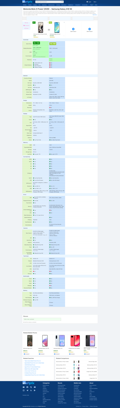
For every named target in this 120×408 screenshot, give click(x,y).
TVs (39, 4)
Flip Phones (76, 401)
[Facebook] (27, 387)
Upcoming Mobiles (78, 391)
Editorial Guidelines (93, 388)
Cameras (58, 4)
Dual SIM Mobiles (77, 402)
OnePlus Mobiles (61, 393)
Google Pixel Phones (62, 388)
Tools (91, 394)
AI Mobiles (76, 388)
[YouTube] (35, 387)
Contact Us (92, 391)
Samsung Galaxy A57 (58, 348)
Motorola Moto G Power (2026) (40, 34)
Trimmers (45, 401)
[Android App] (35, 390)
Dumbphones (76, 399)
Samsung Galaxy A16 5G (55, 34)
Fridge (44, 398)
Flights (91, 4)
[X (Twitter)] (31, 387)
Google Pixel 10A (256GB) (74, 348)
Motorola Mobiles (61, 390)
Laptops (35, 4)
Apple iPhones (61, 386)
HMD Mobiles (60, 396)
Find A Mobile (92, 396)
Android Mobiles (77, 396)
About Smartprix (93, 385)
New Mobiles (76, 390)
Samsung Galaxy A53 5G (43, 348)
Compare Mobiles (93, 398)
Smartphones (76, 385)
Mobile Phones (46, 385)
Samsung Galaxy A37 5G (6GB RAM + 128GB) (90, 348)
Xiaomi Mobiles (61, 398)
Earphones (44, 4)
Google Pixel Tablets (62, 402)
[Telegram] (27, 390)
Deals (96, 4)
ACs (43, 396)
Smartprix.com (34, 406)
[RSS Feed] (31, 390)
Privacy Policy (85, 406)
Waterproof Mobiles (78, 398)
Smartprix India (26, 395)
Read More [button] (95, 14)
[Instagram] (24, 390)
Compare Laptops (93, 399)
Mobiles (24, 4)
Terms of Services (93, 406)
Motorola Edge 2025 (27, 348)
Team (91, 386)
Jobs (91, 390)
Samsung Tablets (61, 399)
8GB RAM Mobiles (77, 393)
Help (90, 393)
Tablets (29, 4)
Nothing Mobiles (61, 391)
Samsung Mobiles (61, 385)
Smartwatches (51, 4)
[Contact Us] (24, 387)
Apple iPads (60, 401)
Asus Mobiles (60, 394)
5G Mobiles (76, 386)
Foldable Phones (77, 394)
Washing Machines (47, 399)
